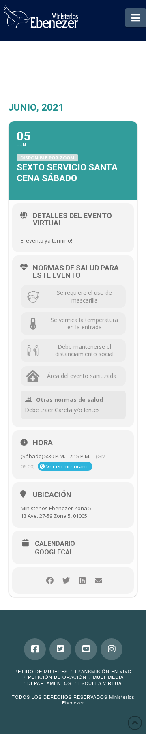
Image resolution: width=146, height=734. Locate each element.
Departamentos (49, 683)
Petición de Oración (57, 677)
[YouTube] (86, 649)
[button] (135, 17)
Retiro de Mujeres (41, 671)
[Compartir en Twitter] (66, 580)
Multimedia (108, 677)
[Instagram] (111, 649)
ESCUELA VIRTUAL (101, 683)
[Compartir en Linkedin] (82, 580)
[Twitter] (60, 649)
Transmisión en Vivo (103, 671)
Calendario (55, 543)
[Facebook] (35, 649)
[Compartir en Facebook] (50, 580)
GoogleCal (54, 552)
